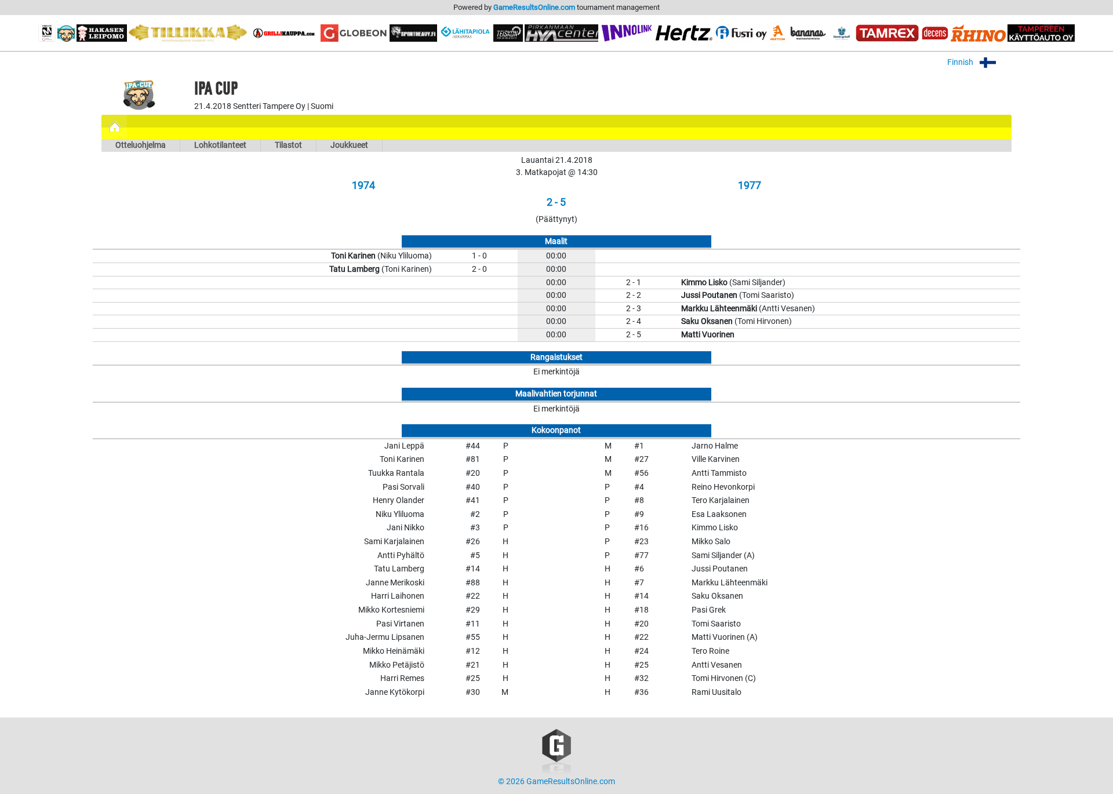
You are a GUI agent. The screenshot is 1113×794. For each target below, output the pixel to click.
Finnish (961, 62)
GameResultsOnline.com (534, 7)
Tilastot (288, 145)
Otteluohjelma (140, 145)
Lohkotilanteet (220, 145)
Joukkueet (349, 145)
